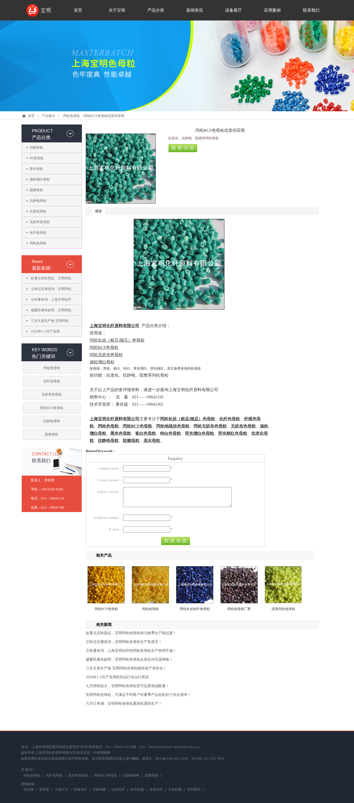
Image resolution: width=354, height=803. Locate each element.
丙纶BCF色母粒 (51, 408)
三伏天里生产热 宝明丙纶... (51, 321)
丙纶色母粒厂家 (239, 609)
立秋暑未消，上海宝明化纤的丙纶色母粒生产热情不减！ (131, 651)
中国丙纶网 (101, 752)
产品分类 (155, 10)
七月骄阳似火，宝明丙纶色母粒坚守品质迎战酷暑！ (127, 686)
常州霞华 (194, 789)
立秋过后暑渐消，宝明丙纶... (52, 289)
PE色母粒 (37, 158)
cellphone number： (108, 518)
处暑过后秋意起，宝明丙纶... (52, 278)
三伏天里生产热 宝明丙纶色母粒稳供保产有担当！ (126, 668)
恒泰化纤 (80, 789)
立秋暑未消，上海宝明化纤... (52, 299)
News (37, 261)
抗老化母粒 (38, 211)
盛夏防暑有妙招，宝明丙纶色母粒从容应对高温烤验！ (129, 659)
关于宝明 (117, 10)
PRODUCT (42, 131)
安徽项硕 (99, 789)
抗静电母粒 (38, 201)
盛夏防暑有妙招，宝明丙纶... (52, 310)
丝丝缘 (29, 789)
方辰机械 (175, 789)
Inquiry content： (109, 492)
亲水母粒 (36, 169)
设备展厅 (233, 10)
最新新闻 (41, 268)
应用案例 (272, 10)
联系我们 (311, 10)
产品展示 (48, 116)
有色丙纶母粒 (191, 368)
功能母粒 (36, 147)
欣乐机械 (137, 789)
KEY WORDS (45, 350)
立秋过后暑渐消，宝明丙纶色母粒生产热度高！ (124, 642)
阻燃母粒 (36, 190)
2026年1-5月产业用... (46, 331)
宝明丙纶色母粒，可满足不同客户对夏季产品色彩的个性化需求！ (138, 695)
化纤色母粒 (38, 232)
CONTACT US (45, 454)
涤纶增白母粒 (40, 179)
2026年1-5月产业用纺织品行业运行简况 (117, 677)
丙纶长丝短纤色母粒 (195, 609)
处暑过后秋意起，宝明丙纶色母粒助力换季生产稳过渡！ (131, 633)
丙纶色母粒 (71, 116)
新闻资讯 (194, 10)
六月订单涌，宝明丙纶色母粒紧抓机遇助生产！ (124, 703)
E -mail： (115, 529)
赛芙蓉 (44, 789)
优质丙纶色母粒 (283, 609)
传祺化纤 (156, 789)
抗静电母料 (51, 421)
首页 (78, 10)
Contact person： (110, 480)
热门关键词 (43, 356)
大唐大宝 (61, 789)
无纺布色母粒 (40, 222)
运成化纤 (118, 789)
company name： (110, 468)
